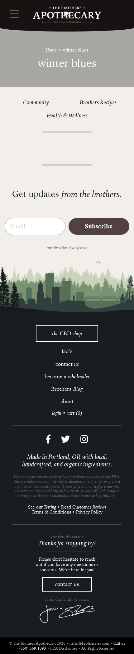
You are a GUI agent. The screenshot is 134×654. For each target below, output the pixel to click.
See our (42, 507)
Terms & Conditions (51, 512)
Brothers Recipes (98, 102)
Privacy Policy (89, 512)
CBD (67, 333)
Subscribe (99, 226)
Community (36, 102)
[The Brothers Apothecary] (67, 15)
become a (67, 376)
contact (67, 364)
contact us (67, 584)
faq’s (67, 351)
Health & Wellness (67, 115)
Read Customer (83, 507)
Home (50, 50)
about (67, 401)
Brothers (67, 389)
